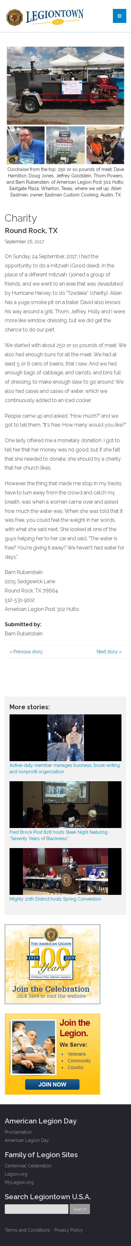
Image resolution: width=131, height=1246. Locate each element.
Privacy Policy (68, 1230)
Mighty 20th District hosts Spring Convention (55, 899)
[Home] (45, 15)
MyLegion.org (19, 1182)
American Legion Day (27, 1140)
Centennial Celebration (28, 1165)
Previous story (26, 651)
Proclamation (18, 1132)
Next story (109, 651)
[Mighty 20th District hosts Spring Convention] (65, 871)
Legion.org (16, 1174)
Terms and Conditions (27, 1230)
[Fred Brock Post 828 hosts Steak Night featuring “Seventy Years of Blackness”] (65, 804)
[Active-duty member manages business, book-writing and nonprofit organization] (65, 737)
